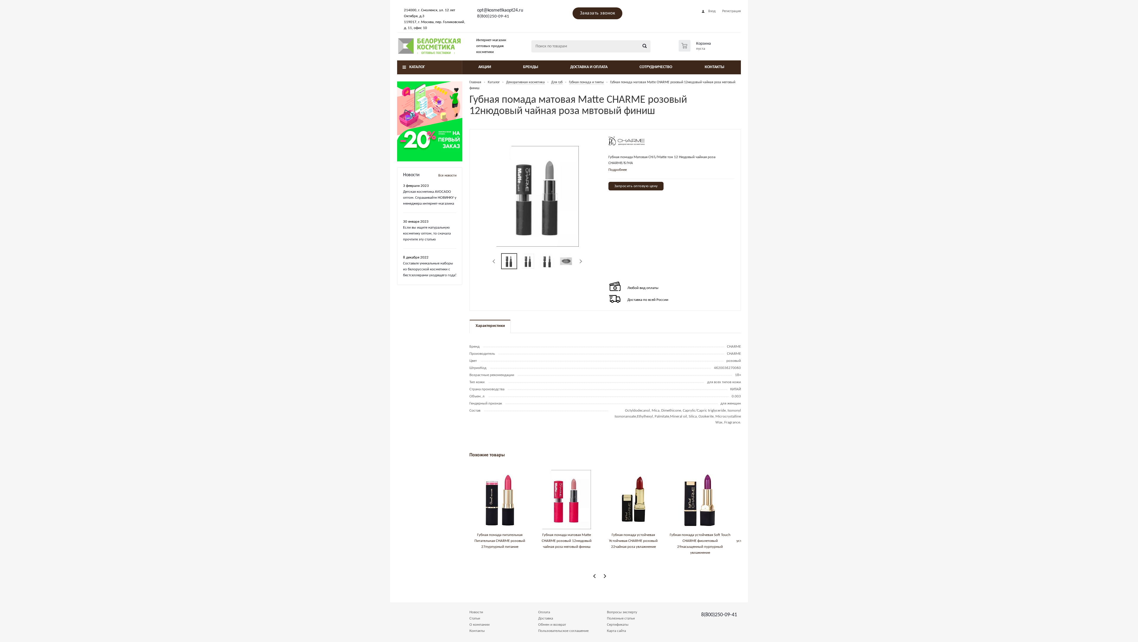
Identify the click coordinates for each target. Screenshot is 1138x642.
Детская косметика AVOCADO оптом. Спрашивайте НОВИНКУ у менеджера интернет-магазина (429, 198)
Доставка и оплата (589, 67)
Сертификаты (618, 625)
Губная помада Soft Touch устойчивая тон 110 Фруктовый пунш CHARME (507, 541)
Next (580, 261)
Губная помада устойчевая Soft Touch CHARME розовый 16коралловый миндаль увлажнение (641, 541)
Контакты (714, 67)
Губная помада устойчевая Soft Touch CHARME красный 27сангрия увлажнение (707, 541)
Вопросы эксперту (622, 612)
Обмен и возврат (552, 625)
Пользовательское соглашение (563, 631)
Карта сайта (616, 631)
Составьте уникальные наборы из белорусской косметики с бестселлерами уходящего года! (429, 269)
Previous (494, 261)
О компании (479, 625)
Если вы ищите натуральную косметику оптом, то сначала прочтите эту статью (427, 233)
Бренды (530, 67)
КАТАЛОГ (417, 67)
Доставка (545, 618)
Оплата (544, 612)
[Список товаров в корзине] (695, 49)
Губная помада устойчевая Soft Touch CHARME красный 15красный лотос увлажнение (574, 541)
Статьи (474, 618)
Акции (484, 67)
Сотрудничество (656, 67)
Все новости (447, 175)
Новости (476, 612)
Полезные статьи (621, 618)
